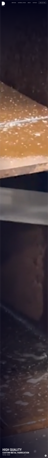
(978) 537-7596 (42, 2)
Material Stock (22, 2)
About (29, 2)
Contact (35, 2)
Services (14, 2)
